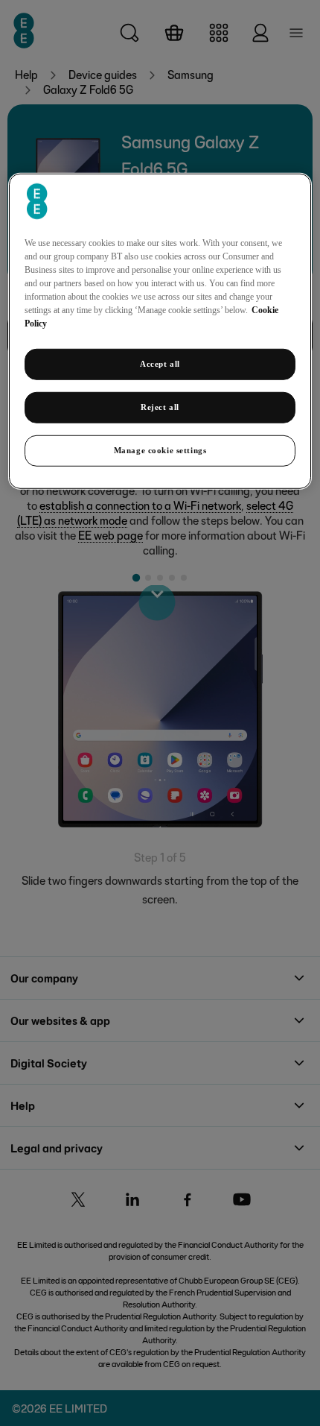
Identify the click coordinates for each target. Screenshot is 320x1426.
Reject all (160, 407)
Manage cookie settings (160, 450)
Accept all (160, 363)
